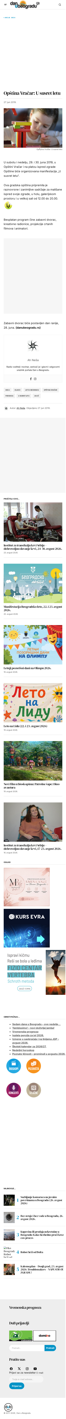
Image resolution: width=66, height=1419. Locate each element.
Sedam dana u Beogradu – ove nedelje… (36, 1024)
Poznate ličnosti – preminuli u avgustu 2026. (38, 1053)
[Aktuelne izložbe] (34, 1089)
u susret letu (23, 396)
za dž (36, 396)
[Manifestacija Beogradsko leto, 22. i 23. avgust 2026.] (33, 583)
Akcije (7, 17)
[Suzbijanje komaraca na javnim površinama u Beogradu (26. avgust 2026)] (9, 1200)
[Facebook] (30, 378)
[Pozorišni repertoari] (34, 1065)
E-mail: (40, 1372)
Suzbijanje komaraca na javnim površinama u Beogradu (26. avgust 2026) (41, 1200)
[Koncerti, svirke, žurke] (14, 1089)
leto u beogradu (32, 390)
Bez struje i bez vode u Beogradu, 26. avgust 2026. (42, 1217)
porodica (9, 396)
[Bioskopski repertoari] (14, 1065)
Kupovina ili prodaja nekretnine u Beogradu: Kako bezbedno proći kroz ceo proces (42, 1235)
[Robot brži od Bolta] (9, 1252)
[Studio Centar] (21, 1335)
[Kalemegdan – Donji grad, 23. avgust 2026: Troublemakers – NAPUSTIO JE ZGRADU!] (9, 1269)
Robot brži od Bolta (32, 1252)
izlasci (17, 390)
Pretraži (50, 1348)
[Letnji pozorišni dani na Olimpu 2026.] (33, 644)
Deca (13, 17)
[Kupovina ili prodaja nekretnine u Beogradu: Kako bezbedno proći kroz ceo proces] (9, 1234)
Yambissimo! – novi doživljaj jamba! (33, 1027)
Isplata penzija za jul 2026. (28, 1035)
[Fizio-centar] (35, 972)
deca (8, 390)
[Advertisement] (33, 54)
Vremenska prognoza (25, 1031)
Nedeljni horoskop (23, 1050)
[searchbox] (27, 1348)
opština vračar (50, 390)
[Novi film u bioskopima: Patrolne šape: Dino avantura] (33, 760)
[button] (5, 4)
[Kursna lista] (27, 886)
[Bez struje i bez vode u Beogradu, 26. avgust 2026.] (9, 1217)
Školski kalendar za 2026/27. (29, 1046)
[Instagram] (35, 378)
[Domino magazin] (44, 1335)
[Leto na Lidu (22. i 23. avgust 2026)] (33, 702)
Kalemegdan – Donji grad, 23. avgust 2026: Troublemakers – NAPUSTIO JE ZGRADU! (42, 1269)
